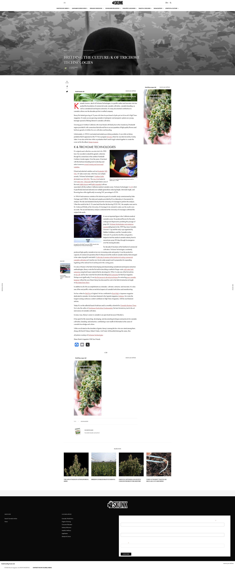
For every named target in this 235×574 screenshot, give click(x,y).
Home (65, 50)
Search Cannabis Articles (11, 518)
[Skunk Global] (117, 3)
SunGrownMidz (74, 67)
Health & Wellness (66, 530)
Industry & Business (66, 527)
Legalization (65, 533)
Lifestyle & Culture (66, 536)
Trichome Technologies (95, 335)
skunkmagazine (84, 421)
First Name (123, 521)
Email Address (125, 543)
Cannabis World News (67, 518)
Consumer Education (67, 524)
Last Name (123, 532)
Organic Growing (66, 521)
